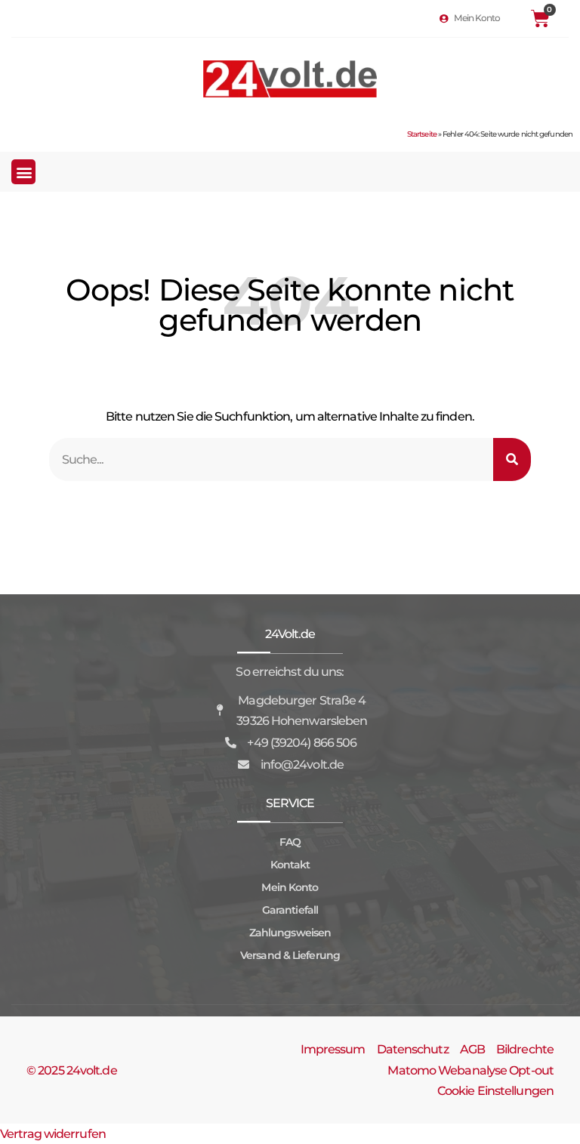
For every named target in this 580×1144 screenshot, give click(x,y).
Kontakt (290, 864)
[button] (23, 171)
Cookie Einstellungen (495, 1091)
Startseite (422, 134)
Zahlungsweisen (290, 932)
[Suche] (512, 459)
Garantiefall (290, 910)
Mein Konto (289, 887)
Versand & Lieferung (290, 955)
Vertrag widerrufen (53, 1134)
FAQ (290, 842)
